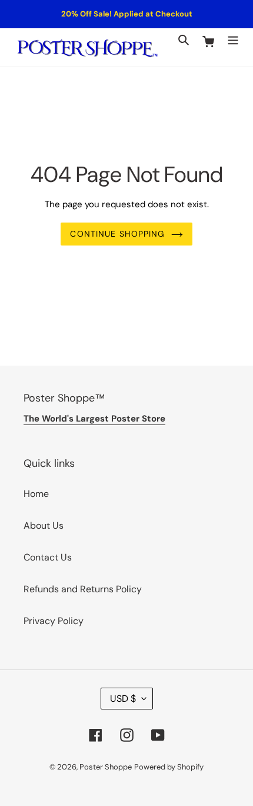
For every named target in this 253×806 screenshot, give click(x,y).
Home (36, 493)
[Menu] (233, 39)
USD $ (123, 698)
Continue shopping (117, 233)
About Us (44, 525)
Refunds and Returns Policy (83, 589)
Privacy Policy (54, 621)
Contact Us (48, 557)
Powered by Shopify (169, 767)
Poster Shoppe (105, 767)
